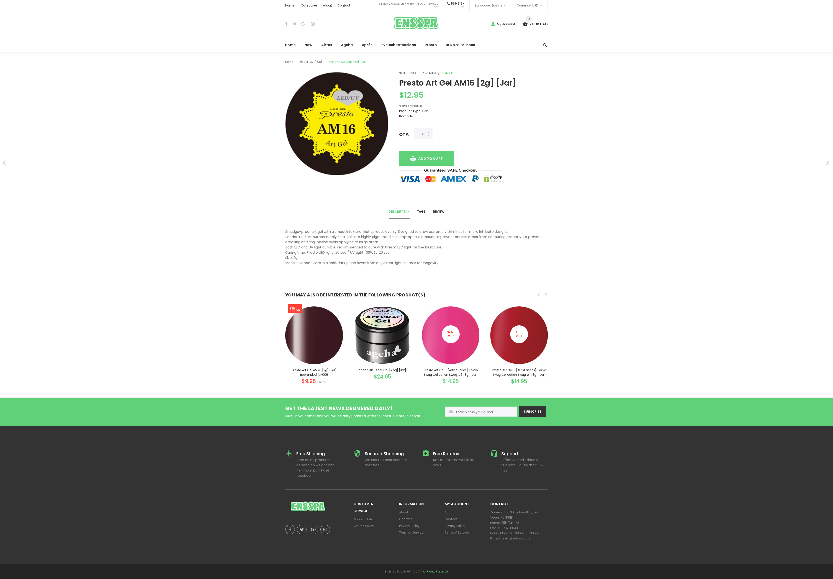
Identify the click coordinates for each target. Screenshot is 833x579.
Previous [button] (538, 294)
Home (289, 5)
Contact (344, 5)
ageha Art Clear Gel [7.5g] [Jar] (382, 370)
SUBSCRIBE (532, 411)
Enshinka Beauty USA (398, 571)
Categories (309, 5)
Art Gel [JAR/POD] (310, 62)
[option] (314, 341)
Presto (431, 44)
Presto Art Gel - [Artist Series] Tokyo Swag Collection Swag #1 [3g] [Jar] (519, 372)
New (308, 44)
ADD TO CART (430, 158)
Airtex (326, 44)
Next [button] (546, 294)
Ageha (347, 44)
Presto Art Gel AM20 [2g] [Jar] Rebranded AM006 (314, 372)
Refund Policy (364, 526)
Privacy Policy (409, 526)
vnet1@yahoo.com (516, 538)
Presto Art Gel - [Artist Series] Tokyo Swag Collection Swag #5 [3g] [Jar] (451, 372)
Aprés (367, 44)
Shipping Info (363, 519)
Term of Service (411, 532)
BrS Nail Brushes (460, 44)
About (327, 5)
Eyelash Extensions (398, 44)
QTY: (404, 134)
